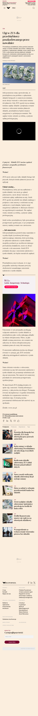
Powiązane (6, 427)
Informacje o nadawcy (25, 595)
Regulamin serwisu (24, 594)
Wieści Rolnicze (23, 612)
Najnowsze (22, 427)
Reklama (5, 603)
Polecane (14, 427)
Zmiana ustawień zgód (25, 592)
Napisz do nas (7, 594)
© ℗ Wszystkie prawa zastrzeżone (13, 416)
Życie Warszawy (23, 614)
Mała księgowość (24, 608)
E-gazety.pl (22, 604)
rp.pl (4, 88)
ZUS (4, 28)
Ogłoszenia (6, 604)
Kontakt (5, 592)
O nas (4, 590)
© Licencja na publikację (10, 414)
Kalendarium (22, 622)
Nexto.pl (21, 606)
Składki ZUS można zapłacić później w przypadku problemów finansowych (17, 165)
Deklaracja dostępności (25, 597)
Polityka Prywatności (25, 590)
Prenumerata (6, 606)
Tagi (28, 427)
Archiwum (6, 608)
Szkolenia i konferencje (9, 619)
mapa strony (6, 622)
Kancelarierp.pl (23, 610)
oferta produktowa (8, 625)
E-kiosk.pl (21, 603)
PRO (13, 8)
